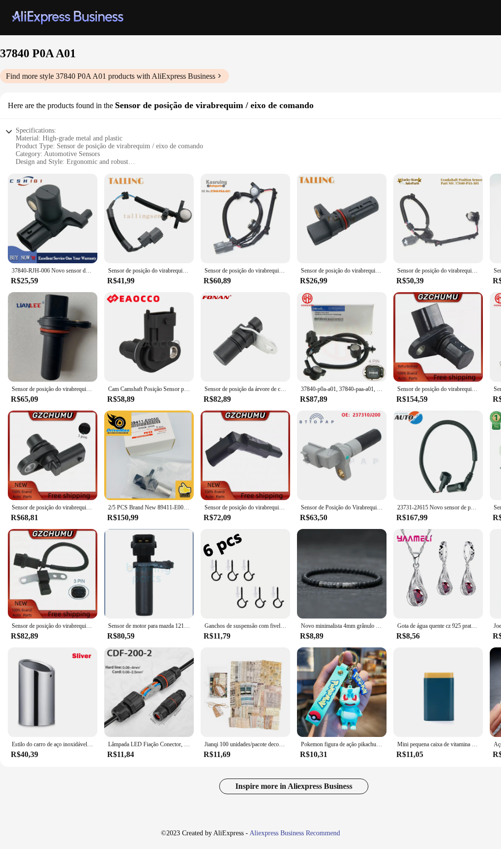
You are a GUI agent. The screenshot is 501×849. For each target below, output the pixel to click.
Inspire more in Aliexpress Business (293, 786)
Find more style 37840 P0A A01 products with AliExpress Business (110, 76)
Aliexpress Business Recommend (295, 833)
